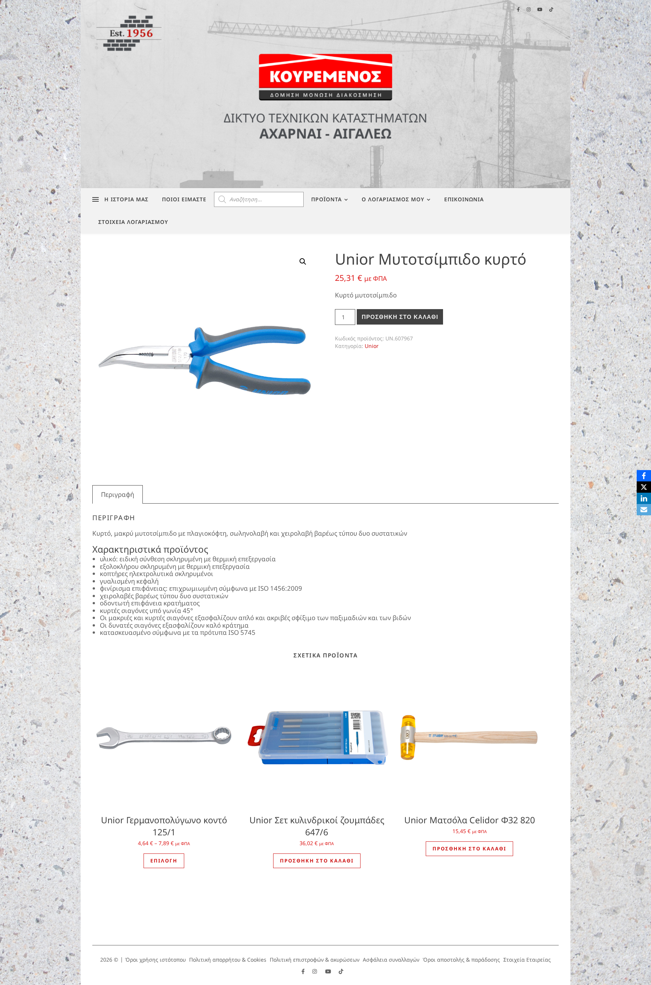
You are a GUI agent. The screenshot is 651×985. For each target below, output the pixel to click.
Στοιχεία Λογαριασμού (133, 221)
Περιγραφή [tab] (117, 494)
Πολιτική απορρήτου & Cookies (227, 959)
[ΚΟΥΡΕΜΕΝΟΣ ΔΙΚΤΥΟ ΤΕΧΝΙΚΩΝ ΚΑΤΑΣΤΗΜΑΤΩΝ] (325, 94)
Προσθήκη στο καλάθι (400, 317)
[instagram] (315, 971)
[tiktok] (341, 971)
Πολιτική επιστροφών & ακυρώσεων (314, 959)
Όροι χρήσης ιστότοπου (155, 959)
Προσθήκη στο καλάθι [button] (317, 860)
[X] (644, 487)
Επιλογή (163, 860)
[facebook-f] (303, 971)
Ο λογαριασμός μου (393, 199)
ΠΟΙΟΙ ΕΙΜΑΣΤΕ (184, 199)
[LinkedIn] (644, 498)
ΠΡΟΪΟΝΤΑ (326, 199)
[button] (303, 261)
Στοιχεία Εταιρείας (527, 959)
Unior (372, 345)
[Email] (644, 509)
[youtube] (329, 971)
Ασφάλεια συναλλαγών (391, 959)
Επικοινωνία (464, 199)
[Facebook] (644, 475)
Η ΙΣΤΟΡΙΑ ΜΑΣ (126, 199)
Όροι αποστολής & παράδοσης (461, 959)
